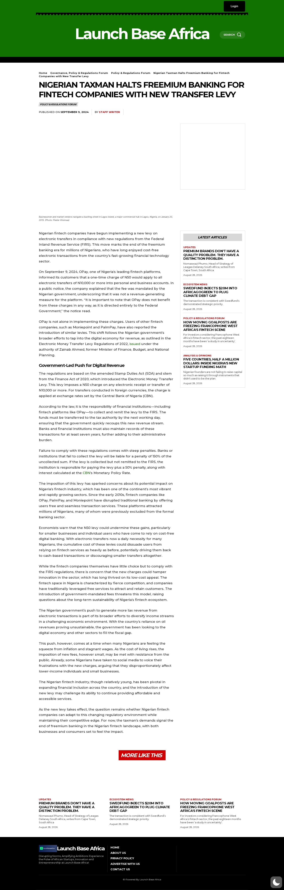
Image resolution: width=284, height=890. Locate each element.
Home (43, 72)
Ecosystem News (195, 284)
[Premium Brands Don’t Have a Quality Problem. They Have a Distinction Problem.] (71, 779)
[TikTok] (57, 6)
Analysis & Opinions (197, 355)
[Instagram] (45, 6)
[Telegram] (232, 112)
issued (134, 344)
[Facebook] (39, 6)
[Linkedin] (51, 6)
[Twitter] (63, 6)
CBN (86, 473)
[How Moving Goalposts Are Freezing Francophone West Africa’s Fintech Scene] (212, 779)
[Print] (223, 112)
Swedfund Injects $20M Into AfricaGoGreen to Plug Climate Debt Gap (210, 292)
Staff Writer (109, 112)
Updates (189, 247)
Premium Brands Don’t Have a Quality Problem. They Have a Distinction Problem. (211, 255)
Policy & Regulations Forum (130, 72)
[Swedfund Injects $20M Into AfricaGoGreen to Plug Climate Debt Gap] (142, 779)
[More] (241, 112)
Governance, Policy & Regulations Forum (79, 72)
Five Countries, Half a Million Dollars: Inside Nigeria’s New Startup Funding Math (211, 363)
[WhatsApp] (205, 112)
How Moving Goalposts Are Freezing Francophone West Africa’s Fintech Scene (210, 326)
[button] (276, 882)
